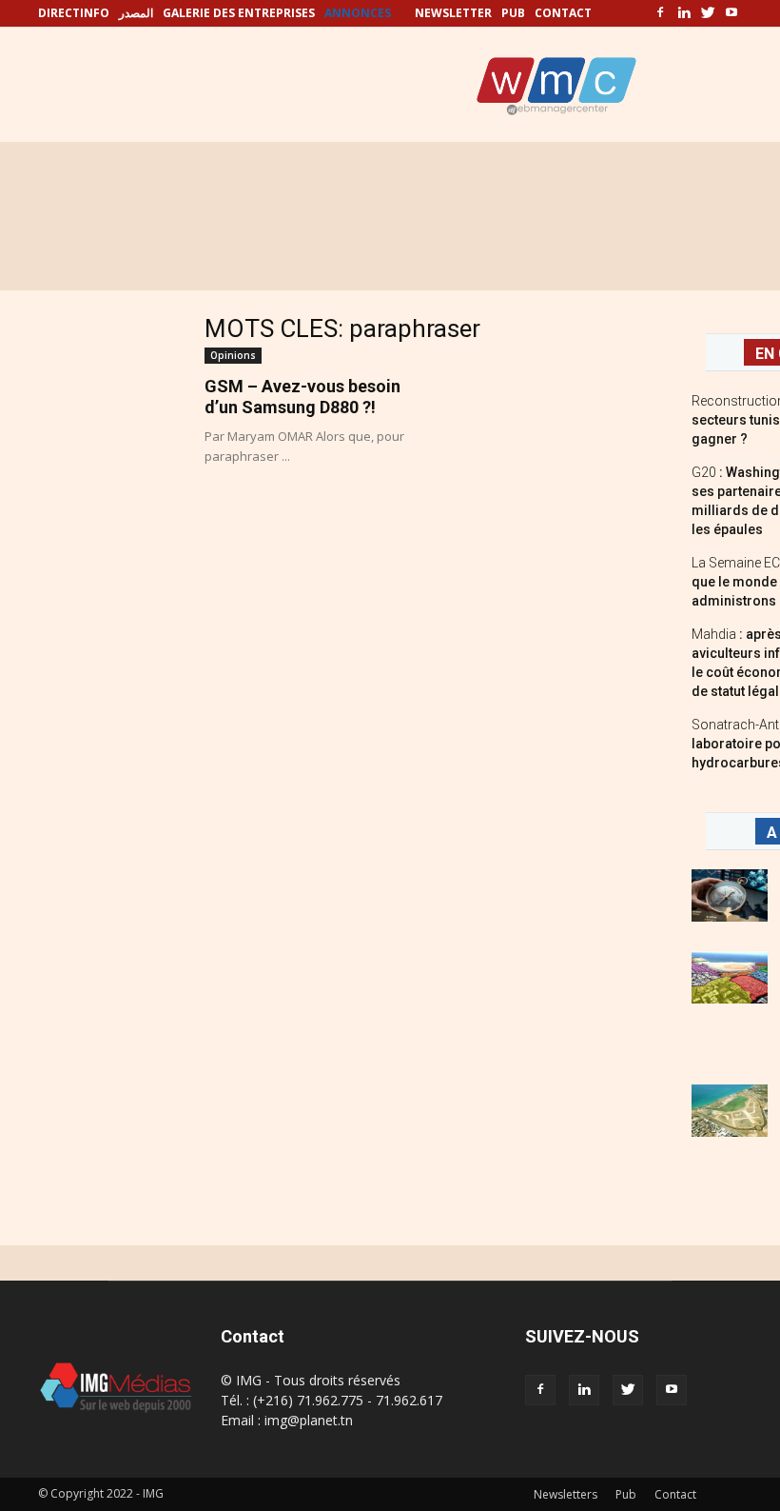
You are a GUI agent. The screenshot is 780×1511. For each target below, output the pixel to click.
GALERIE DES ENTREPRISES (239, 13)
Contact (675, 1494)
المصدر (136, 13)
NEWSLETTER (453, 13)
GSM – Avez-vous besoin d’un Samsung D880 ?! (302, 396)
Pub (625, 1494)
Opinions (233, 355)
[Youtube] (731, 13)
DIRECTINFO (73, 13)
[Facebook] (660, 13)
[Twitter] (707, 13)
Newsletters (565, 1494)
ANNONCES (357, 13)
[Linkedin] (683, 13)
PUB (513, 13)
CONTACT (563, 13)
